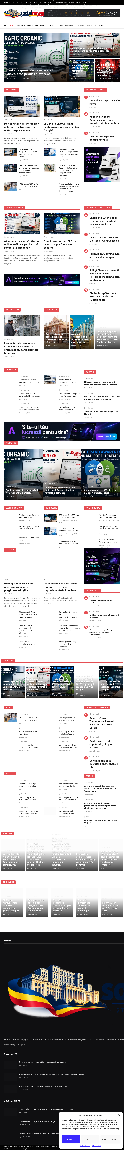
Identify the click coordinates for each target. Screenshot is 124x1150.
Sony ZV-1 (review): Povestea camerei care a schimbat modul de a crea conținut (109, 540)
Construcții (39, 25)
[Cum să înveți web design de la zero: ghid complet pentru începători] (10, 407)
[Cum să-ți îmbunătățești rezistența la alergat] (10, 1124)
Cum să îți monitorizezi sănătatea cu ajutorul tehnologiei (84, 905)
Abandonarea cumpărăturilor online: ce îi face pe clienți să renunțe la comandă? (92, 49)
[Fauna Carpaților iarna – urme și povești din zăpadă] (10, 529)
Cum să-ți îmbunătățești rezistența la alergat (37, 1121)
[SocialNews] (26, 13)
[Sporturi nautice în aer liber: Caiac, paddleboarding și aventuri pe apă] (10, 731)
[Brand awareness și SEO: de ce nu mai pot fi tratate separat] (62, 223)
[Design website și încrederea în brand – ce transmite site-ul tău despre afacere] (22, 106)
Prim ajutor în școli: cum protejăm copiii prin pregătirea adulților (18, 587)
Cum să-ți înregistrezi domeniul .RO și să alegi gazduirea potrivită (29, 394)
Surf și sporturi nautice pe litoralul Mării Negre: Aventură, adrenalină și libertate (68, 719)
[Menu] (5, 25)
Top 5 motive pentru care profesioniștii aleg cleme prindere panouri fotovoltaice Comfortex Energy (107, 336)
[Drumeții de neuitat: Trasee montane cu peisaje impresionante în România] (62, 566)
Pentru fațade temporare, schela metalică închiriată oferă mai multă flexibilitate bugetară (69, 187)
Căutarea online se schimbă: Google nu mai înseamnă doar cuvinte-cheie (68, 153)
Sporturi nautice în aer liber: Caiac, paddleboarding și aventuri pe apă (28, 732)
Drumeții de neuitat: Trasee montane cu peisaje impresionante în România (60, 587)
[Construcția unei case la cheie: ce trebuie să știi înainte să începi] (56, 332)
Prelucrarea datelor (43, 1146)
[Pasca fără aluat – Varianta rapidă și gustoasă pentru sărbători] (10, 628)
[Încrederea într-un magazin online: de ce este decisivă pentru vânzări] (10, 152)
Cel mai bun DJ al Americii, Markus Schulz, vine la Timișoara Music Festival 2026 (53, 2)
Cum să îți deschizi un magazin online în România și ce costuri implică (68, 408)
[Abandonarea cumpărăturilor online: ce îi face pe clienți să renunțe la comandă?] (94, 45)
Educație (49, 25)
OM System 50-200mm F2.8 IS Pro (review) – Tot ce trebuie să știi (108, 527)
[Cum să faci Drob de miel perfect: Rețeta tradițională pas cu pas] (50, 615)
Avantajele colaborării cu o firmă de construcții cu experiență (81, 338)
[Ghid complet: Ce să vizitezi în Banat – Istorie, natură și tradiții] (10, 615)
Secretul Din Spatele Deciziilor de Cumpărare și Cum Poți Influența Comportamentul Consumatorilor (68, 170)
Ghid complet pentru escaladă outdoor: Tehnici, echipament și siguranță (68, 732)
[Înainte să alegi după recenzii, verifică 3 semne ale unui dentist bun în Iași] (90, 518)
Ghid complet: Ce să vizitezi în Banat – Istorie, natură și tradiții (29, 614)
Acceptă (71, 1139)
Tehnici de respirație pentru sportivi (101, 138)
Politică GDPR (96, 1146)
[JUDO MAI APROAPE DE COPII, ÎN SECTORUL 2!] (10, 186)
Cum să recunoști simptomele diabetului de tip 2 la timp (69, 812)
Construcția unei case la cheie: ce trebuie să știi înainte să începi (56, 338)
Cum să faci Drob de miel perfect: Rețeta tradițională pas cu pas (69, 614)
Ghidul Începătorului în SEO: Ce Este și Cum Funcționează (103, 296)
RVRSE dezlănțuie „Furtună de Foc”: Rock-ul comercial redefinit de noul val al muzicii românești (110, 858)
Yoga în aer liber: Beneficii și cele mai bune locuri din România (104, 120)
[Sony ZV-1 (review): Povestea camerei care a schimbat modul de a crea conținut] (90, 542)
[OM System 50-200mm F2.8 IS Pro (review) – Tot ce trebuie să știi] (90, 529)
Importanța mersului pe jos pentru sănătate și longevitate (68, 798)
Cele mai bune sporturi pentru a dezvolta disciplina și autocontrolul (104, 632)
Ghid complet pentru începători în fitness (104, 616)
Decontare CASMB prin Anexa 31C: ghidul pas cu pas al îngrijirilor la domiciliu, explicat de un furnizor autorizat (29, 785)
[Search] (119, 25)
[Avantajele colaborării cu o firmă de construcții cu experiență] (82, 332)
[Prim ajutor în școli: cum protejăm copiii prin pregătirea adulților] (22, 566)
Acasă (12, 25)
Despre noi (8, 1146)
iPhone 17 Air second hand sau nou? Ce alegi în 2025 (110, 906)
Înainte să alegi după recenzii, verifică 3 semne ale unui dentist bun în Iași (109, 516)
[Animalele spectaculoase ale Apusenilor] (10, 540)
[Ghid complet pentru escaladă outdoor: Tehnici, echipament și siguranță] (50, 731)
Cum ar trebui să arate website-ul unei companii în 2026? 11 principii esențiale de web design (29, 381)
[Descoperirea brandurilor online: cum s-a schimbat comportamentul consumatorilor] (10, 168)
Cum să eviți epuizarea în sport (104, 102)
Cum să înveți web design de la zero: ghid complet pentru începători (29, 408)
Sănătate (80, 25)
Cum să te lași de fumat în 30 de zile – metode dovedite (28, 812)
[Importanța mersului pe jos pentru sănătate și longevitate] (50, 797)
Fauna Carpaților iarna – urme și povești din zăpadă (29, 527)
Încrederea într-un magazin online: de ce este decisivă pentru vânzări (28, 153)
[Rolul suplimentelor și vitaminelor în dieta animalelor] (50, 644)
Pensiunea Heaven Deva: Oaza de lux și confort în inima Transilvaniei (102, 398)
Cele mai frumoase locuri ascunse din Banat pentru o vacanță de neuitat (69, 628)
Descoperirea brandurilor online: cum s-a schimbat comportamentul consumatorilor (29, 169)
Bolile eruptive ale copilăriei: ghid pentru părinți (102, 744)
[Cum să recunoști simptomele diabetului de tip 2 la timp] (50, 811)
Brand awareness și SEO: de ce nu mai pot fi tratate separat (81, 69)
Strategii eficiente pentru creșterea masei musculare (101, 601)
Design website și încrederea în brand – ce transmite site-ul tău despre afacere (21, 127)
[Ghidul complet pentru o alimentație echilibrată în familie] (10, 797)
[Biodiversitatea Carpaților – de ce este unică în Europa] (10, 518)
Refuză (90, 1139)
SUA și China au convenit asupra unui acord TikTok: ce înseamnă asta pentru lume (104, 275)
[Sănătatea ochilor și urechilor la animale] (10, 644)
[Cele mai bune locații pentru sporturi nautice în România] (10, 745)
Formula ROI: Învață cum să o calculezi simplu (104, 255)
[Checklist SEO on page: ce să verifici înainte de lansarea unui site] (50, 393)
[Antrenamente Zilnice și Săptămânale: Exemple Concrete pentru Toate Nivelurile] (50, 745)
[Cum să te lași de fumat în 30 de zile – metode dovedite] (10, 811)
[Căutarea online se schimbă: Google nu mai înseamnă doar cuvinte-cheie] (50, 152)
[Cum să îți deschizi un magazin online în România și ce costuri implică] (50, 407)
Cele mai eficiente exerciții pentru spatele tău (103, 764)
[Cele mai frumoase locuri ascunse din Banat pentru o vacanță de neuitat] (50, 628)
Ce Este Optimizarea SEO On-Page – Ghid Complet (104, 239)
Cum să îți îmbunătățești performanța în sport (102, 821)
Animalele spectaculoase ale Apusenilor (29, 539)
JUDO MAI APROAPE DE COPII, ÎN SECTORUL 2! (28, 185)
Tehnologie (98, 25)
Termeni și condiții (29, 1146)
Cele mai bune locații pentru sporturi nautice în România (29, 746)
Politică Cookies (85, 1146)
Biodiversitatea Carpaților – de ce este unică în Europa (29, 516)
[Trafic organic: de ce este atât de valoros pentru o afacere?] (36, 57)
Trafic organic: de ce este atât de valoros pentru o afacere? (30, 72)
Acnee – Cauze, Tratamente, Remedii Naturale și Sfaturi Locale (102, 723)
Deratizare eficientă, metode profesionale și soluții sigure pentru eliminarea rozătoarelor (100, 805)
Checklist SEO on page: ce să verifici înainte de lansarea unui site (103, 221)
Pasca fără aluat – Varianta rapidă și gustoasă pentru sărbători (26, 629)
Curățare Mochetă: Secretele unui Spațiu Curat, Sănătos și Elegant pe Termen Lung (100, 788)
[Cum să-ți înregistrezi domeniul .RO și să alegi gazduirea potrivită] (10, 393)
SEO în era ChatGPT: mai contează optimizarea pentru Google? (61, 127)
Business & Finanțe (24, 25)
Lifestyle (60, 25)
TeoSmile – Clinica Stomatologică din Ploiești (101, 412)
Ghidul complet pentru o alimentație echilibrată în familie (29, 798)
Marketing (69, 25)
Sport (88, 25)
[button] (119, 1115)
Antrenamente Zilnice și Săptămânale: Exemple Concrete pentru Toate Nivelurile (68, 746)
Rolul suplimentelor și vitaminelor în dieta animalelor (67, 644)
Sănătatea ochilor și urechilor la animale (27, 643)
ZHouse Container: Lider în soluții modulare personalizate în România (100, 383)
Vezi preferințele (110, 1139)
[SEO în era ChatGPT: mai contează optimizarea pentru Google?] (62, 106)
